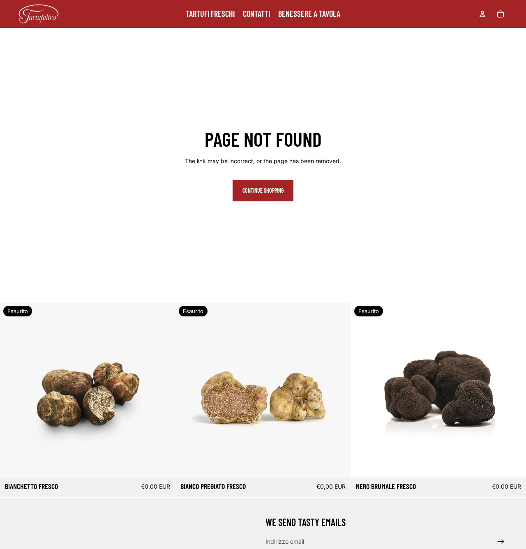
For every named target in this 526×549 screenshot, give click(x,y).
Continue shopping (263, 190)
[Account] (482, 14)
